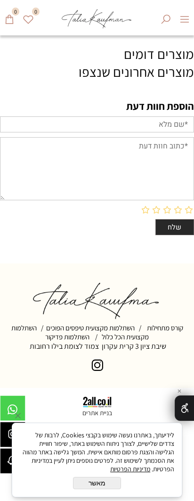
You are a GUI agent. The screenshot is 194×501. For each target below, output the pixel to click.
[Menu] (184, 16)
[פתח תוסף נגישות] (184, 408)
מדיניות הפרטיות (130, 469)
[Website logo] (97, 17)
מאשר (97, 483)
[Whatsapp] (13, 410)
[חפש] (165, 16)
